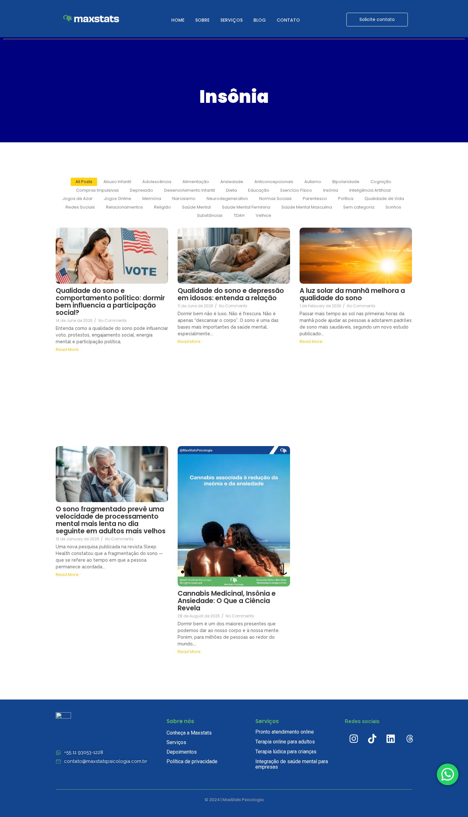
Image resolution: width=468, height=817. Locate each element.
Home (177, 20)
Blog (259, 20)
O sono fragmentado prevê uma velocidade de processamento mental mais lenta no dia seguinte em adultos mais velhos (111, 520)
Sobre (202, 20)
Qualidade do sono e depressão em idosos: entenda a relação (231, 294)
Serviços (231, 20)
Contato (288, 20)
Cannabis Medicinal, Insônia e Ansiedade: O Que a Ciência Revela (227, 601)
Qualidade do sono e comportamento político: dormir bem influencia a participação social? (110, 301)
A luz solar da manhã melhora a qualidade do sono (352, 294)
